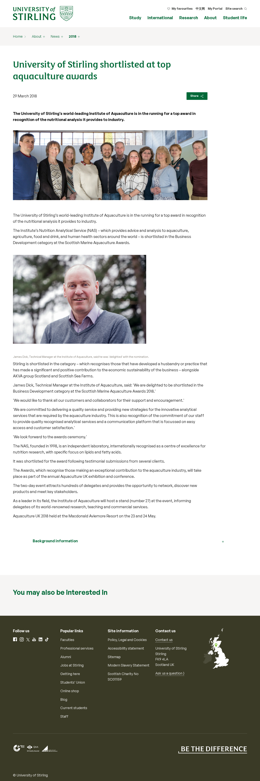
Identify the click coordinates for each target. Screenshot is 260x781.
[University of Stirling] (43, 13)
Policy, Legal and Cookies (127, 640)
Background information (55, 540)
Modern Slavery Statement (128, 665)
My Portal (215, 8)
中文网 (200, 8)
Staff (64, 716)
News (55, 36)
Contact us (164, 640)
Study (135, 17)
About (210, 17)
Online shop (69, 691)
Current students (73, 708)
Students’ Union (72, 682)
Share (194, 95)
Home (18, 36)
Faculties (67, 640)
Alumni (65, 657)
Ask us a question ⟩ (169, 673)
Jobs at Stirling (72, 665)
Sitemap (114, 657)
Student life (235, 17)
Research (188, 17)
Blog (63, 699)
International (160, 17)
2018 (72, 36)
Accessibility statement (126, 648)
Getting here (70, 674)
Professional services (76, 648)
